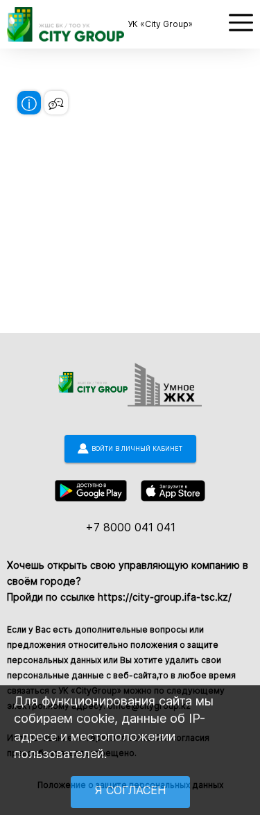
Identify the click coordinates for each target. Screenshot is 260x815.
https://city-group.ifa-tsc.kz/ (165, 597)
